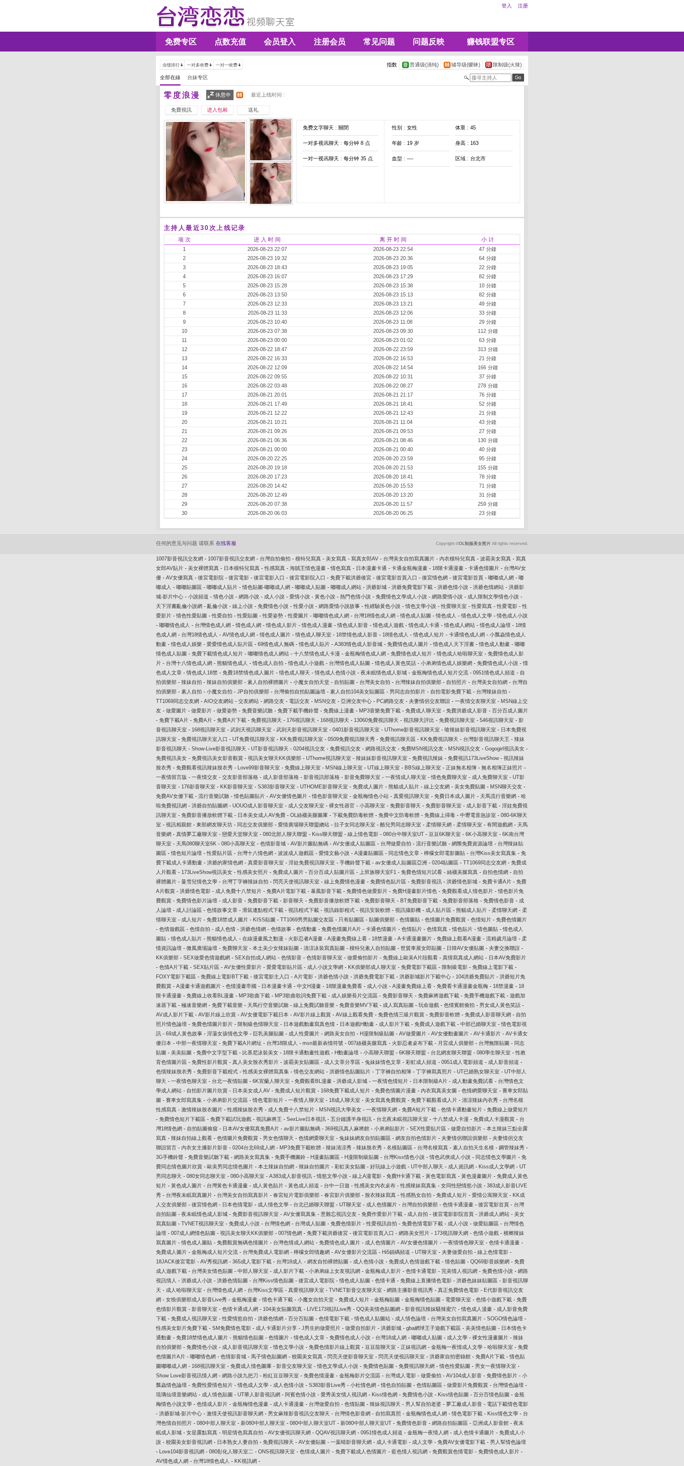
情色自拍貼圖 (396, 1385)
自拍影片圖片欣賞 (207, 1091)
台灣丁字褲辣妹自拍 (245, 882)
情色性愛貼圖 (191, 616)
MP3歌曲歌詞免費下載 (301, 996)
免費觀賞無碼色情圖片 (242, 1243)
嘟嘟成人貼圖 (310, 587)
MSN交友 (325, 701)
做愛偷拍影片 (362, 958)
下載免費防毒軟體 (353, 815)
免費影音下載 (262, 901)
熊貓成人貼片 (403, 787)
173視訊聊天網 (451, 1233)
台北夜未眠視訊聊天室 (402, 1119)
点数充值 (230, 41)
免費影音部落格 (461, 901)
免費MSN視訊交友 (422, 749)
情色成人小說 (512, 616)
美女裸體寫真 (203, 568)
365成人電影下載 (252, 1262)
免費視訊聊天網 (417, 1366)
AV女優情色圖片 (288, 796)
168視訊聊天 (334, 720)
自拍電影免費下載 (450, 692)
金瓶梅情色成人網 (365, 654)
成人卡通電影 (391, 1442)
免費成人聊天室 (423, 711)
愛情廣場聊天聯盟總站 (303, 825)
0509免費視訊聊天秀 (351, 739)
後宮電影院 (211, 578)
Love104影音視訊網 (181, 1452)
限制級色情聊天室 (258, 1024)
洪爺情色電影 (195, 891)
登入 (507, 6)
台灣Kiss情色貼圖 (273, 1281)
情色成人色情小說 (335, 673)
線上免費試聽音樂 (313, 1005)
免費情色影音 (498, 901)
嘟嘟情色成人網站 (268, 654)
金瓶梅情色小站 (371, 796)
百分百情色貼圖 (491, 1395)
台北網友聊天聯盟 (451, 1053)
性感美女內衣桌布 (374, 1186)
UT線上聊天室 (383, 768)
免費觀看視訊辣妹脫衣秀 (204, 768)
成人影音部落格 (281, 777)
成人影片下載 (394, 1024)
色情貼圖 (354, 1404)
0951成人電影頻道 (462, 1062)
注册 (523, 6)
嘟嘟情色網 (203, 1357)
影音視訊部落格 (322, 777)
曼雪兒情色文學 (199, 882)
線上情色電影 (363, 834)
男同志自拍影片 (408, 692)
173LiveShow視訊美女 (206, 872)
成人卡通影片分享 (276, 1328)
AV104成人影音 (464, 1376)
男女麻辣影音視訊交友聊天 (299, 1414)
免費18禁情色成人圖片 (248, 673)
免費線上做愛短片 (507, 1110)
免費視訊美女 (171, 758)
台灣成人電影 (400, 1376)
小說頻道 (198, 597)
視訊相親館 (179, 825)
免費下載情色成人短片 (217, 654)
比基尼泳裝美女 (260, 1053)
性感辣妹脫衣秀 (245, 1110)
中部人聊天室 (253, 1271)
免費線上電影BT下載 (225, 977)
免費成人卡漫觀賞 (494, 1119)
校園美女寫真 (307, 1357)
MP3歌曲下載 (254, 996)
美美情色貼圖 (481, 1328)
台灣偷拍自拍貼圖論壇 (299, 692)
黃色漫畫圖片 (476, 1176)
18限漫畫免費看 (344, 986)
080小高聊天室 (238, 844)
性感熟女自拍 (416, 1195)
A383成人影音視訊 (290, 1176)
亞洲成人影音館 (491, 1423)
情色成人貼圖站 (372, 1319)
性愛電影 (507, 606)
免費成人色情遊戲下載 (414, 1262)
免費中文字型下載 (217, 1053)
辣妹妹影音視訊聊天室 (381, 758)
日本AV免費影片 (507, 958)
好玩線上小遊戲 (388, 1167)
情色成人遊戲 (388, 625)
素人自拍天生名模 (473, 1148)
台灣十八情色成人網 (189, 663)
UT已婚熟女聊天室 (478, 1072)
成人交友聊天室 (306, 806)
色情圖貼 (409, 920)
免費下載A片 (173, 720)
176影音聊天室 (198, 787)
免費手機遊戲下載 (484, 996)
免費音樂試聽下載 (208, 1157)
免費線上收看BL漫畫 (210, 996)
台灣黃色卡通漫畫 (227, 1186)
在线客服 (226, 543)
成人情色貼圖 (217, 1395)
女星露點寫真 (201, 1433)
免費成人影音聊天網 (488, 1015)
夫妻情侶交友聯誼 (429, 701)
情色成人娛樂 (186, 644)
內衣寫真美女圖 (439, 1091)
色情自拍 (200, 929)
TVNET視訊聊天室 (202, 1224)
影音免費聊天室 (362, 777)
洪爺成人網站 (494, 1214)
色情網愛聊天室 (480, 1091)
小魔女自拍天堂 (311, 682)
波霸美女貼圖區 (301, 1062)
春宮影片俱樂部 (342, 1195)
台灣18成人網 (391, 1338)
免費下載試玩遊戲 (230, 1119)
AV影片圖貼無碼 (309, 844)
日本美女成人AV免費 (261, 815)
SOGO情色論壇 (505, 1319)
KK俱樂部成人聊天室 (372, 967)
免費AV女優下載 (175, 796)
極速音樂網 (194, 1005)
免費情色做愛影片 (367, 891)
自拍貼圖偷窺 (202, 1129)
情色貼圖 (455, 1262)
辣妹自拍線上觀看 (191, 1138)
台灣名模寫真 (432, 1148)
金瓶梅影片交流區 (359, 1376)
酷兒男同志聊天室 (400, 825)
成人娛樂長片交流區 (354, 996)
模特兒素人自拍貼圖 (373, 948)
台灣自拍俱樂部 (420, 1205)
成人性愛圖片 (304, 1034)
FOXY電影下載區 (176, 977)
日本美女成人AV (251, 1091)
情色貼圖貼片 (249, 796)
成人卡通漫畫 (288, 1404)
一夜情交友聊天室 (475, 701)
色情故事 (281, 929)
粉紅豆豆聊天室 (281, 1376)
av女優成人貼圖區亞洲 (401, 863)
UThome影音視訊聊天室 (412, 730)
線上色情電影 (492, 1252)
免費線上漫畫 (338, 711)
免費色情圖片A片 (341, 929)
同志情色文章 (403, 853)
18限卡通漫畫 (448, 568)
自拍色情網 (495, 872)
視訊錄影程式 (339, 910)
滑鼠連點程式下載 (262, 910)
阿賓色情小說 (300, 1395)
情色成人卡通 (423, 625)
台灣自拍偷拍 (275, 559)
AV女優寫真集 (299, 1214)
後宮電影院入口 (307, 578)
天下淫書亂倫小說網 (179, 606)
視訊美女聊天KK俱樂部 (274, 758)
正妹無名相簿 (461, 768)
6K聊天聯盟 (412, 1053)
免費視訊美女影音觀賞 (217, 758)
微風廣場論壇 (201, 948)
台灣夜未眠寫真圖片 (189, 1195)
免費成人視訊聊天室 (194, 1319)
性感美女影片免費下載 (181, 1328)
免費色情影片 (346, 1224)
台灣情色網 (277, 1224)
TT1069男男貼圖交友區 (307, 920)
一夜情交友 (204, 777)
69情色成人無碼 (276, 644)
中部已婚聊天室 (478, 1024)
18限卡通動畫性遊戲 (306, 1053)
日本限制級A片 (430, 1081)
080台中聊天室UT (403, 834)
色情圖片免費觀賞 (445, 920)
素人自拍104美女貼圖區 (357, 692)
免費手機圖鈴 (290, 1157)
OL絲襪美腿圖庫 (309, 815)
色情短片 (481, 920)
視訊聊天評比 (418, 720)
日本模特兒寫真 (242, 568)
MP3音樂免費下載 (380, 711)
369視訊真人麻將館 (347, 1129)
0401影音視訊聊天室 (356, 730)
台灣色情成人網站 (293, 1243)
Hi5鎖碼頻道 (396, 1252)
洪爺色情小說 (452, 587)
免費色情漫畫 (319, 1376)
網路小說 (249, 597)
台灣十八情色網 (255, 853)
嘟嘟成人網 (501, 578)
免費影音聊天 (405, 806)
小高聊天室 (372, 806)
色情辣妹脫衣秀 (174, 1072)
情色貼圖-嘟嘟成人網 (266, 587)
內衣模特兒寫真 (457, 559)
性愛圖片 (298, 616)
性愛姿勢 (272, 616)
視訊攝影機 (408, 910)
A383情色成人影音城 (358, 644)
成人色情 (225, 929)
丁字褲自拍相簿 (393, 1072)
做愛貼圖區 (486, 1224)
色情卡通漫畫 (458, 1205)
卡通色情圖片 (483, 568)
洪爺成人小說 (196, 1281)
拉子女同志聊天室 (354, 825)
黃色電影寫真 (441, 1176)
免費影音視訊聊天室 (255, 1214)
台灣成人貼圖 (310, 1224)
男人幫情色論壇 (508, 1442)
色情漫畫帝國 (241, 986)
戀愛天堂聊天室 (240, 834)
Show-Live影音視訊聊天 (219, 749)
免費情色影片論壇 (196, 901)
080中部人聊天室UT (313, 1423)
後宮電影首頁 (467, 578)
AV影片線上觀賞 (312, 1015)
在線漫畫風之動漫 (262, 939)
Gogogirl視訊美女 (504, 749)
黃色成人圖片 (186, 1186)
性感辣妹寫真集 (418, 1186)
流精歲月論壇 (501, 939)
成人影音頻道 (503, 1062)
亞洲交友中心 (356, 701)
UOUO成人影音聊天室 (257, 806)
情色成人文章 (309, 1338)
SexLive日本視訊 (306, 1119)
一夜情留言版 (171, 777)
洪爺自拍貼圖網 (210, 806)
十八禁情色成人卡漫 (317, 654)
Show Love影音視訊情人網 (186, 1376)
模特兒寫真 (308, 559)
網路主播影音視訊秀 (410, 1290)
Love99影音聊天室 (259, 768)
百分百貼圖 (301, 1319)
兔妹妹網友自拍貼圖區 (365, 1138)
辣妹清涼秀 (339, 1148)
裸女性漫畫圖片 (490, 1338)
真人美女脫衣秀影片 (255, 1062)
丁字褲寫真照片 (434, 1072)
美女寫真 (336, 559)
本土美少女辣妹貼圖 (276, 948)
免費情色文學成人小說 (401, 597)
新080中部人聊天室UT (365, 1423)
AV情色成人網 (238, 635)
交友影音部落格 (240, 777)
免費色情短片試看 (421, 872)
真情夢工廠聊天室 (196, 834)
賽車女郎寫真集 (184, 1100)
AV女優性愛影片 (243, 967)
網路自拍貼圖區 (450, 1423)
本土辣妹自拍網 (276, 1167)
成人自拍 (417, 1214)
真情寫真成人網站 (463, 958)
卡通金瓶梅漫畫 (409, 568)
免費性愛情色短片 (212, 1385)
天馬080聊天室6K (196, 844)
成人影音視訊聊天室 (245, 1347)
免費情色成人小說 (497, 663)
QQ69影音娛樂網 (489, 1262)
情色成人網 (248, 625)
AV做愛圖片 (412, 1034)
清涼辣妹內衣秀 (480, 1100)
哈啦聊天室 (500, 1347)
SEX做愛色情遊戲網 (206, 958)
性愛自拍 (222, 616)
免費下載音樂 (227, 1005)
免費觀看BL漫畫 (313, 1081)
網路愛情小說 (447, 597)
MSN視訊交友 (464, 749)
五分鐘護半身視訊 (351, 1119)
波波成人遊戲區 (296, 853)
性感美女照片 (252, 872)
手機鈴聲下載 (355, 863)
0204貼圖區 (445, 863)
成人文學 (457, 1338)
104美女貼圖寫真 (282, 1309)
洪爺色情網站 (488, 587)
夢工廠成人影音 (464, 1404)
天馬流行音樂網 (498, 796)
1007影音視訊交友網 (179, 559)
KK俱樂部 (167, 958)
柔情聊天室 (469, 825)
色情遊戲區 (172, 929)
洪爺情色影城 (461, 882)
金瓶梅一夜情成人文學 (457, 1347)
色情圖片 (278, 1338)
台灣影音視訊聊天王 (486, 739)
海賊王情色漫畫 (308, 568)
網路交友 (274, 701)
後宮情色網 (435, 578)
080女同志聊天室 (206, 1176)
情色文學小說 (420, 606)
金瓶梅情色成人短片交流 (440, 673)
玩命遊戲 (428, 1005)
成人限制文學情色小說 (493, 597)
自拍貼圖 (344, 682)
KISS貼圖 (264, 920)
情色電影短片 (268, 1100)
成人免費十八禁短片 (238, 891)
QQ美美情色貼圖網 (378, 1309)
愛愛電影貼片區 (284, 967)
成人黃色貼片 (268, 1186)
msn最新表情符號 (323, 1043)
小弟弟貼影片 (389, 1129)
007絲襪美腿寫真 (367, 1043)
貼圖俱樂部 (382, 920)
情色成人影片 (281, 625)
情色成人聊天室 (313, 635)
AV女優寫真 (179, 578)
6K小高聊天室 (482, 834)
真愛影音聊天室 (266, 863)
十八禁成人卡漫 (451, 1119)
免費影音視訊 (426, 882)
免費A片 (202, 720)
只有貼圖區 (351, 920)
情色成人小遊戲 (306, 663)
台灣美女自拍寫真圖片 (409, 559)
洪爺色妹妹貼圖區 (477, 1281)
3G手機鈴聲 (169, 1157)
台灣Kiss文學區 (265, 1290)
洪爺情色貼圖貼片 (349, 1072)
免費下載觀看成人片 (434, 1100)
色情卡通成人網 (240, 1309)
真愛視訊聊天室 (411, 796)
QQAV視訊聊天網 (335, 1433)
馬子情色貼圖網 (269, 1357)
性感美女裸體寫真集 (266, 1072)
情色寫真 (341, 568)
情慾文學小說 (332, 1176)
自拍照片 (456, 682)
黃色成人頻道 (303, 1186)
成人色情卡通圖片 (473, 1433)
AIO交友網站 (219, 701)
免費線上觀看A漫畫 (459, 939)
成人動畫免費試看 (472, 1081)
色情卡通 (385, 1281)
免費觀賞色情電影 (452, 1452)
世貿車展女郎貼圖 (421, 948)
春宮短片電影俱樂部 (296, 1195)
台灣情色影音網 (352, 1414)
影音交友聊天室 (294, 1366)
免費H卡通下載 (403, 1176)
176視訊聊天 (301, 720)
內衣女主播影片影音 (204, 1148)
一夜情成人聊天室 (405, 777)
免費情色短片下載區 (182, 1119)
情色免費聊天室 (449, 777)
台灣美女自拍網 (489, 682)
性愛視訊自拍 (381, 1224)
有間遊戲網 (500, 825)
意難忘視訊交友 (339, 1214)
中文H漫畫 (309, 986)
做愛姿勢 (227, 711)
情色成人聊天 (294, 673)
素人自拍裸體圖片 (268, 682)
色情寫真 (437, 929)
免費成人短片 (451, 1195)
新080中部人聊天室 (263, 1423)
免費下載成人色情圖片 (361, 1452)
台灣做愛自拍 (395, 844)
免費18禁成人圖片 (227, 920)
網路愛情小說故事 (339, 606)
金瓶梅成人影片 (383, 1271)
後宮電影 (238, 578)
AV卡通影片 (487, 1034)
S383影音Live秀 (327, 1385)
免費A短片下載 (419, 1110)
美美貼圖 (181, 1053)
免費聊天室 (235, 948)
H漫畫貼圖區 (325, 1157)
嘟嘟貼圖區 (189, 587)
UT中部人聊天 (427, 1167)
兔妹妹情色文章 (383, 1062)
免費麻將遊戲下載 (438, 996)
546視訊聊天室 (497, 720)
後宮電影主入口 (271, 977)
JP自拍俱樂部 (253, 692)
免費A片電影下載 (286, 891)
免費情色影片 (501, 1376)
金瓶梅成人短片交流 (215, 1252)
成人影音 (232, 901)
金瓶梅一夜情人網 (427, 1433)
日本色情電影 (237, 1205)
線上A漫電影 (367, 1176)
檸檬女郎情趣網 (312, 1252)
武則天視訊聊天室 (251, 730)
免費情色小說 (273, 606)
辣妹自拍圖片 (314, 1167)
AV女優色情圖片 (419, 1243)
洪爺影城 (376, 587)
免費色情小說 (497, 1271)
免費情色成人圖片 (407, 644)
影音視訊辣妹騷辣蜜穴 (430, 1309)
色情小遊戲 (486, 1233)
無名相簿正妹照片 (501, 768)
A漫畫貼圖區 (369, 853)
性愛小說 (303, 606)
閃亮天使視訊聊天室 (296, 882)
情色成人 (446, 616)
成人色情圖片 (381, 1205)
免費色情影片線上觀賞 (334, 1347)
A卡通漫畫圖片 (414, 939)
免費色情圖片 (511, 920)
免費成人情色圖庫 (251, 1366)
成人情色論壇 (410, 1319)
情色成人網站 (459, 625)
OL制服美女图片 (475, 543)
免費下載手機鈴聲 (298, 711)
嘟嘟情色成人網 (331, 616)
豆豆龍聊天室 (380, 1347)
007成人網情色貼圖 (193, 1233)
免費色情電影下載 (422, 1224)
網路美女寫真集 (252, 1157)
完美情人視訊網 (459, 1271)
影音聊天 (293, 901)
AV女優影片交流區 (355, 1252)
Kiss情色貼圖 (453, 1395)
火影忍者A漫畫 (305, 939)
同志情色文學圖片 (496, 1157)
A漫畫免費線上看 (347, 939)
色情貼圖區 (429, 1385)
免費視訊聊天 (266, 720)
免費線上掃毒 (439, 815)
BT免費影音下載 (419, 901)
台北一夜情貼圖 (230, 1081)
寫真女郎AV (364, 559)
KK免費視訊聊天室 (301, 739)
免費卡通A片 (496, 882)
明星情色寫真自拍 (242, 1433)
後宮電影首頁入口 (396, 578)
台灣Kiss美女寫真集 (493, 853)
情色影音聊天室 (330, 796)
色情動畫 (306, 929)
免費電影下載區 (419, 967)
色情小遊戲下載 (494, 1300)
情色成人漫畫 (317, 625)
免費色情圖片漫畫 (395, 1091)
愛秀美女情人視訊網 (344, 1395)
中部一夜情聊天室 (196, 1043)
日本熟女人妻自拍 (237, 1442)
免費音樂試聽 (257, 711)
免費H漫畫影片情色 (414, 891)
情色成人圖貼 (196, 1243)
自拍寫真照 (388, 1414)
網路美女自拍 (339, 1034)
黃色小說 (325, 597)
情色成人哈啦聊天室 (460, 654)
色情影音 (291, 958)
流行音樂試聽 (213, 796)
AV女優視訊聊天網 (289, 1433)
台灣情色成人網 (213, 625)
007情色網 (290, 1233)
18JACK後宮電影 (176, 1262)
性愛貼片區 (219, 853)
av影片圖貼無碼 (302, 1129)
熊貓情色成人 (232, 663)
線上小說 (242, 606)
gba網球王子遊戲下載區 (434, 1328)
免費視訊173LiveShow (473, 758)
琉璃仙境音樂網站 (176, 1395)
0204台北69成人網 (253, 1148)
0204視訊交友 (309, 749)
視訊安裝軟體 (374, 910)
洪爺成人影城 (351, 1081)
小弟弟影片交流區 (227, 1100)
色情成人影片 (212, 1404)
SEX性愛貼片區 (428, 1129)
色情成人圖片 (315, 1452)
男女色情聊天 (278, 1138)
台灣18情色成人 (199, 635)
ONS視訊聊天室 (276, 1452)
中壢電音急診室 (478, 815)
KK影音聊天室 (236, 787)
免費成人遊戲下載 (435, 1024)
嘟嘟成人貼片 (222, 587)
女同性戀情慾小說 (461, 1186)
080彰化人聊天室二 (231, 1452)
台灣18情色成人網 (374, 616)
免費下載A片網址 (242, 1043)
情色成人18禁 (202, 673)
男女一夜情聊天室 (495, 1366)
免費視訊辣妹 (427, 758)
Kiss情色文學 (502, 1414)
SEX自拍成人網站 (255, 958)
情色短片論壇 (186, 853)
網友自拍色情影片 (416, 1138)
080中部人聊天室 (216, 1423)
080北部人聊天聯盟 (285, 834)
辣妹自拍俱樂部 (225, 682)
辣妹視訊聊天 (385, 1404)
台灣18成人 (289, 1262)
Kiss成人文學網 (497, 1167)
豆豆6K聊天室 (445, 834)
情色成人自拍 (268, 663)
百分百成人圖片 (510, 711)
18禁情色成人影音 (357, 635)
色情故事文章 (222, 910)
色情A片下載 (173, 967)
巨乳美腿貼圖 (268, 1034)
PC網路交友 (390, 701)
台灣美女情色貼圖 (212, 1271)
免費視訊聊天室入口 (204, 739)
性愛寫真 (481, 606)
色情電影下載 (334, 1319)
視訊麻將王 (269, 1119)
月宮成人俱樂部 (456, 1043)
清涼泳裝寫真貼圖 (324, 948)
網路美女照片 (414, 1233)
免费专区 (181, 41)
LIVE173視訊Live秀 (329, 1309)
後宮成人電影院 (316, 1281)
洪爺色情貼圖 (232, 1281)
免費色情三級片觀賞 (401, 1015)
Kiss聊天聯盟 (327, 834)
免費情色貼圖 (378, 1366)
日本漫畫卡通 (371, 568)
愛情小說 (299, 597)
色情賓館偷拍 (459, 1005)
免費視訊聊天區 (398, 739)
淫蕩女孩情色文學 (227, 1034)
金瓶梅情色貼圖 (423, 1300)
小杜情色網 (363, 1385)
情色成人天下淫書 (453, 644)
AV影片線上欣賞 (217, 1015)
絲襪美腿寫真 (462, 872)
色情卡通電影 (421, 1271)
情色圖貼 (487, 929)
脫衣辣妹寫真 (380, 1195)
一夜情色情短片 (390, 1081)
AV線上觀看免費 (354, 1015)
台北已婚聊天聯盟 (313, 1205)
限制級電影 (454, 967)
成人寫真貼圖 (398, 1005)
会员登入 (280, 41)
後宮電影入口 (269, 578)
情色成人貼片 (314, 644)
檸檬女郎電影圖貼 (444, 853)
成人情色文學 (273, 1205)
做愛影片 (201, 711)
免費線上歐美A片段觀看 (410, 958)
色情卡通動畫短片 (461, 1110)
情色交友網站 (309, 1072)
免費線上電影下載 (492, 967)
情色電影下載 (467, 1414)
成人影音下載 (481, 806)
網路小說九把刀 (240, 1376)
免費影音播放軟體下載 (207, 815)
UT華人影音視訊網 (259, 1395)
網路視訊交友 (380, 749)
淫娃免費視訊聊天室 (312, 863)
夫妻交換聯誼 (504, 948)
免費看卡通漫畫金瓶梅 (462, 986)
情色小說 (223, 597)
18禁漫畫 (382, 939)
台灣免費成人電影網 (266, 1252)
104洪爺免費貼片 (475, 977)
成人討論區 (189, 910)
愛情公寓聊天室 (490, 1195)
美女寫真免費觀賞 (385, 1100)
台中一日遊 (337, 1186)
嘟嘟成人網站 (346, 587)
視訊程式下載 (303, 910)
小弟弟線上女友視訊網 (334, 1271)
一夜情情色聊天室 (463, 1243)
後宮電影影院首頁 (453, 1214)
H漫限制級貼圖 (377, 1034)
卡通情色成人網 (467, 635)
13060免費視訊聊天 (376, 720)
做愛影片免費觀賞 (467, 1385)
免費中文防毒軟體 (399, 815)
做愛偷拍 (431, 1376)
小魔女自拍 (219, 692)
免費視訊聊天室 (457, 720)
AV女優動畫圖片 (450, 1034)
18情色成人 (395, 635)
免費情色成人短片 (411, 654)
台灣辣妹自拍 (491, 692)
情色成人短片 (428, 635)
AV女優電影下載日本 (265, 1015)
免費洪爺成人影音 (466, 711)
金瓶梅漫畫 (244, 1300)
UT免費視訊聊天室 (253, 739)
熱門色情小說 (355, 597)
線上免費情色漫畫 (344, 882)
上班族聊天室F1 (377, 872)
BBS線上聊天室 (423, 768)
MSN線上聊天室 (344, 768)
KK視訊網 (245, 1461)
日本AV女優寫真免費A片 (250, 1129)
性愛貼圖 (247, 616)
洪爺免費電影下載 (412, 587)
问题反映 (429, 41)
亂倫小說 (217, 606)
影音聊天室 (204, 1309)
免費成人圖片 (368, 787)
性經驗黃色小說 (383, 606)
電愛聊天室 (458, 1300)
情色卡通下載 (277, 1300)
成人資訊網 (461, 1167)
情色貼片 (462, 929)
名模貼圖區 (399, 1148)
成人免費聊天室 (490, 777)
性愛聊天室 (454, 606)
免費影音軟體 (444, 1015)
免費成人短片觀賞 (295, 1091)
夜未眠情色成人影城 (384, 673)
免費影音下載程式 (217, 1072)
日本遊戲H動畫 (357, 1024)
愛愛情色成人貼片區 (230, 644)
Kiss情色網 (384, 1395)
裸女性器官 (342, 806)
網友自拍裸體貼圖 (327, 1262)
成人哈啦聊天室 (184, 1290)
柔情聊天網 (439, 825)
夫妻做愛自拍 (457, 1252)
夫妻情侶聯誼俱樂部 (464, 1138)
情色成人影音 (352, 625)
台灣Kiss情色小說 (404, 1157)
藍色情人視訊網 (409, 1452)
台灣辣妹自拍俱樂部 (418, 682)
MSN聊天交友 (506, 787)
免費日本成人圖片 (454, 796)
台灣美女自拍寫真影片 (242, 1195)
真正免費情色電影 (458, 1290)
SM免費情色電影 (231, 1328)
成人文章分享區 (342, 1062)
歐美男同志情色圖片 (230, 1167)
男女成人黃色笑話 (500, 1005)
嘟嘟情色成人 (174, 625)
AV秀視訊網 (214, 1262)
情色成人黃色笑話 (395, 663)
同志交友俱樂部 (255, 825)
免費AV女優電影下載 (461, 1442)
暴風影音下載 (326, 891)
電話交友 (299, 701)
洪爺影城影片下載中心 (425, 977)
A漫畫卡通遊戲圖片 (198, 986)
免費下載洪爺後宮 (350, 578)
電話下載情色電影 (507, 1404)
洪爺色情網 (253, 929)
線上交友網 (437, 787)
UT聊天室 (350, 1205)
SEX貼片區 (206, 967)
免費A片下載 (231, 720)
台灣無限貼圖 (494, 1043)
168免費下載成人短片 (345, 1091)
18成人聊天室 (344, 1100)
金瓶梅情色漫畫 (250, 1404)
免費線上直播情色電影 (426, 1281)
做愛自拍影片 (466, 1129)
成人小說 (274, 597)
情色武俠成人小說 (450, 1157)
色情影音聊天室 (324, 958)
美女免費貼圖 (469, 787)
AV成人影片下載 (175, 1015)
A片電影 (303, 977)
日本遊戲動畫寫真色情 (309, 1024)
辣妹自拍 (191, 682)
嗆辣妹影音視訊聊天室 (470, 730)
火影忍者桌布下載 (412, 1043)
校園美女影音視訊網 (189, 1442)
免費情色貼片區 (388, 882)
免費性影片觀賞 (210, 1062)
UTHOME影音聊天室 (324, 787)
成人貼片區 (438, 910)
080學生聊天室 (494, 1053)
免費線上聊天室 (303, 768)
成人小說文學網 (325, 967)
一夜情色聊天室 (189, 1081)
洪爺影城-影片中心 (180, 1414)
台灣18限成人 (282, 1043)
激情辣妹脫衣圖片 (201, 1110)
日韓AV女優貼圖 (465, 948)
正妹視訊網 (413, 1347)
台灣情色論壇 (508, 1385)
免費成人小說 (244, 1224)
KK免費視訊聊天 (439, 739)
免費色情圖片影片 (212, 1024)
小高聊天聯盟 (378, 1053)
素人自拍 (191, 692)
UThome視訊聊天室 (328, 758)
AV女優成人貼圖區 (354, 844)
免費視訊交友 (345, 749)
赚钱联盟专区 (491, 41)
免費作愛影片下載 (382, 1214)
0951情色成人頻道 (494, 673)
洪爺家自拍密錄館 (450, 1357)
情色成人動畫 (494, 644)
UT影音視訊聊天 (270, 749)
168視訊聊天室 (209, 730)
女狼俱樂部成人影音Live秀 (196, 1300)
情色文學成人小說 (337, 1366)
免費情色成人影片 (498, 1452)
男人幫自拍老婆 (423, 1404)
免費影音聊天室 (444, 806)
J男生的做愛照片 (321, 1328)
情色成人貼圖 (415, 616)
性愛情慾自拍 (237, 1319)
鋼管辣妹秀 (511, 1148)
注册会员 (330, 41)
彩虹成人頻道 (421, 1062)
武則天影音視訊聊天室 (302, 730)
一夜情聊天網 (381, 1110)
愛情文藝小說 (334, 853)
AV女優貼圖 (312, 1442)
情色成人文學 (476, 616)
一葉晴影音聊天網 (351, 1442)
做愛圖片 (176, 711)
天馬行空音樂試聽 (268, 1005)
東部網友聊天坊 (214, 825)
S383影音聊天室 (276, 787)
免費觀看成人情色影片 (467, 891)
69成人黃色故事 (184, 1034)
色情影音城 (273, 844)
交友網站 (248, 701)
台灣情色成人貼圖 (349, 663)
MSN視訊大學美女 (340, 1110)
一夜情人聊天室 (306, 1100)
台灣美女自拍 (374, 682)
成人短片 (191, 920)
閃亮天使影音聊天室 (350, 1357)
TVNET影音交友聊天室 (355, 1290)
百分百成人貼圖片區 (331, 872)
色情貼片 (411, 929)
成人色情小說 (368, 1262)
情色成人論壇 (495, 625)
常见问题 (379, 41)
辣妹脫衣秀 (369, 1148)
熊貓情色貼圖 (248, 1338)
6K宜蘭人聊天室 (271, 1081)
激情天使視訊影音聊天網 (235, 1414)
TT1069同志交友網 (177, 701)
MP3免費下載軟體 (300, 1148)
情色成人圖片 (275, 635)
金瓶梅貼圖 (387, 1300)
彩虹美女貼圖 (349, 1167)
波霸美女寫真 (495, 559)
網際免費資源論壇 (472, 844)
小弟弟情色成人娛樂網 (446, 663)
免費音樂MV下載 (358, 1005)
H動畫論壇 (346, 1053)
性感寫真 (274, 568)
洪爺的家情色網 (225, 863)
